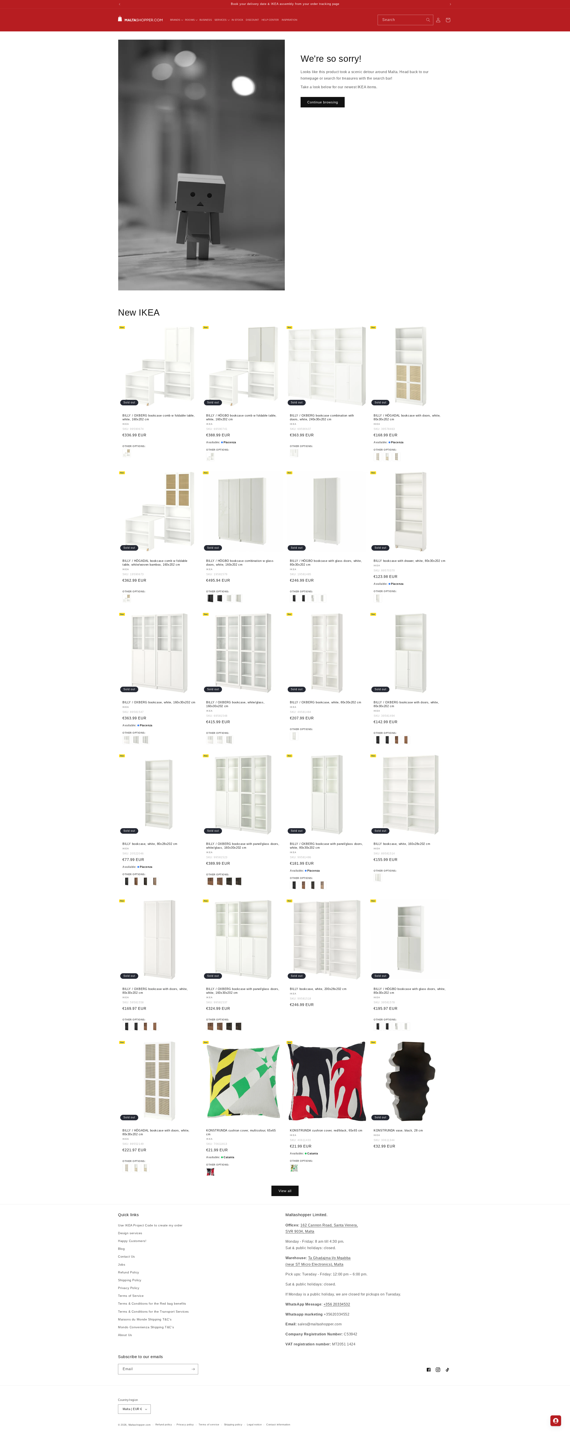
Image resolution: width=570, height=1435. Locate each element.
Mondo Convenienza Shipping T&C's (146, 1327)
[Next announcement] (450, 4)
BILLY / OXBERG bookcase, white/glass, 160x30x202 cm (235, 704)
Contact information (278, 1424)
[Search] (428, 20)
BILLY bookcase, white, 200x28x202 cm (318, 989)
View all (285, 1191)
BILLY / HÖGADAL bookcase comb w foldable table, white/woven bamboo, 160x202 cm (154, 562)
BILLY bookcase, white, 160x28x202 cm (402, 844)
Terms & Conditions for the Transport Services (153, 1311)
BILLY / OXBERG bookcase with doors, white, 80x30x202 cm (406, 704)
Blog (121, 1248)
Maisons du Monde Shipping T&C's (145, 1319)
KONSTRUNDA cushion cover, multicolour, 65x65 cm (241, 1132)
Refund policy (163, 1424)
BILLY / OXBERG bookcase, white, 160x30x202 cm (158, 702)
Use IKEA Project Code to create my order (150, 1225)
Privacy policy (185, 1424)
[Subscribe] (193, 1369)
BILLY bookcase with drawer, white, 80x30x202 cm (409, 561)
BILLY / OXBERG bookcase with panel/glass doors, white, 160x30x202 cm (242, 990)
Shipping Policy (129, 1280)
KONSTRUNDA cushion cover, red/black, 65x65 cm (326, 1130)
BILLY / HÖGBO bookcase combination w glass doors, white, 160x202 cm (239, 562)
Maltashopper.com (139, 1424)
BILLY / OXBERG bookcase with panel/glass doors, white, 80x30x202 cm (326, 845)
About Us (125, 1335)
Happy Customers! (132, 1241)
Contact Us (126, 1256)
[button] (176, 19)
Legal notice (254, 1424)
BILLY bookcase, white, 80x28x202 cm (149, 844)
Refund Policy (128, 1272)
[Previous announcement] (119, 4)
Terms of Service (131, 1295)
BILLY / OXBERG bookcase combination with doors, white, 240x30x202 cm (322, 417)
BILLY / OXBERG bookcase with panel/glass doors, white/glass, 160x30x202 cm (242, 845)
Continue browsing (322, 102)
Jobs (121, 1264)
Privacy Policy (128, 1288)
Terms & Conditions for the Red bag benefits (152, 1303)
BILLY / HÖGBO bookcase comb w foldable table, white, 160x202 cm (241, 417)
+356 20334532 (337, 1304)
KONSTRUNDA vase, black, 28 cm (398, 1130)
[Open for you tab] (555, 1420)
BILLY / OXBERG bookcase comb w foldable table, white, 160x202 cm (158, 417)
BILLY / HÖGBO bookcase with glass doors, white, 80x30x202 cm (326, 562)
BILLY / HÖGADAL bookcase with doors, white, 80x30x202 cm (407, 417)
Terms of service (209, 1424)
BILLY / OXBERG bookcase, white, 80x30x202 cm (325, 702)
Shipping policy (233, 1424)
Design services (130, 1233)
